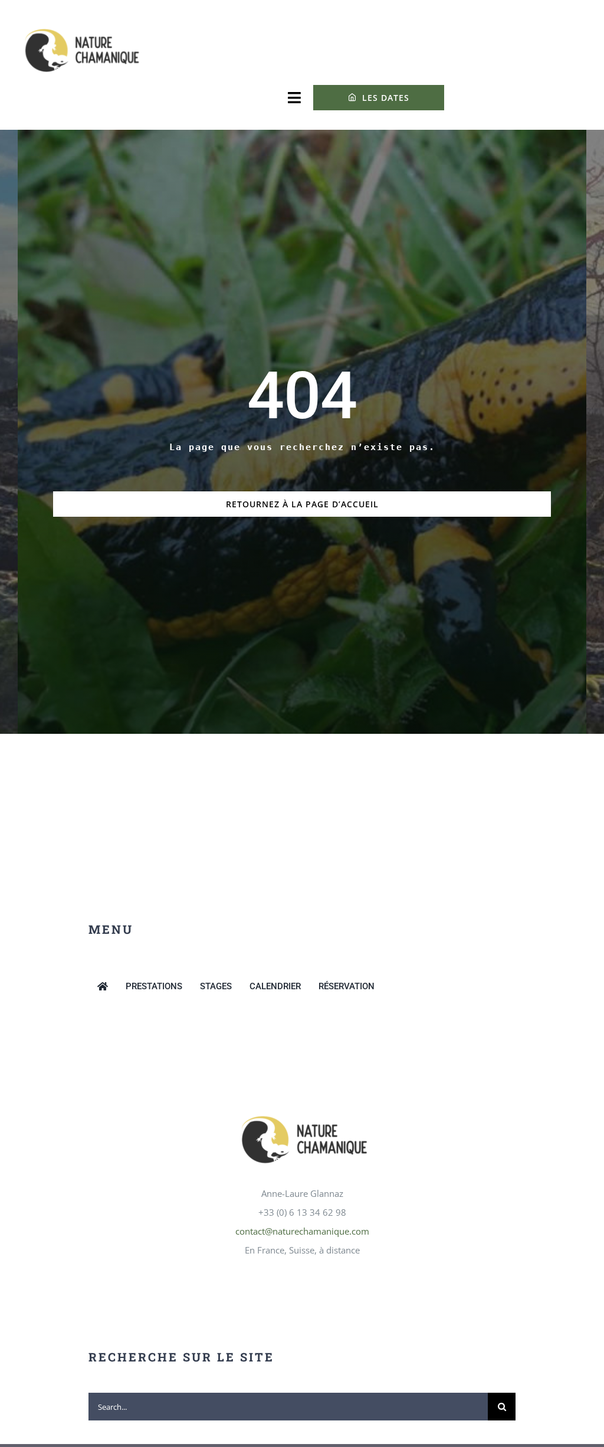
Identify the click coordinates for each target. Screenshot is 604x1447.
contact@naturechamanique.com (302, 1231)
